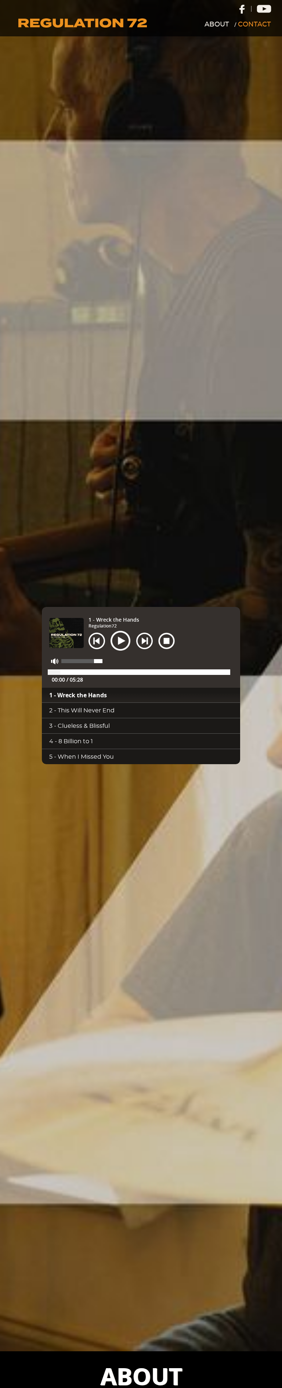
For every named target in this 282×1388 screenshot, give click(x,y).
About (217, 24)
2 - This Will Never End (82, 710)
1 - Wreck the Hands (78, 695)
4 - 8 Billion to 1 (71, 741)
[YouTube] (264, 9)
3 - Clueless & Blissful (79, 726)
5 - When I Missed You (81, 757)
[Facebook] (241, 8)
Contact (254, 24)
